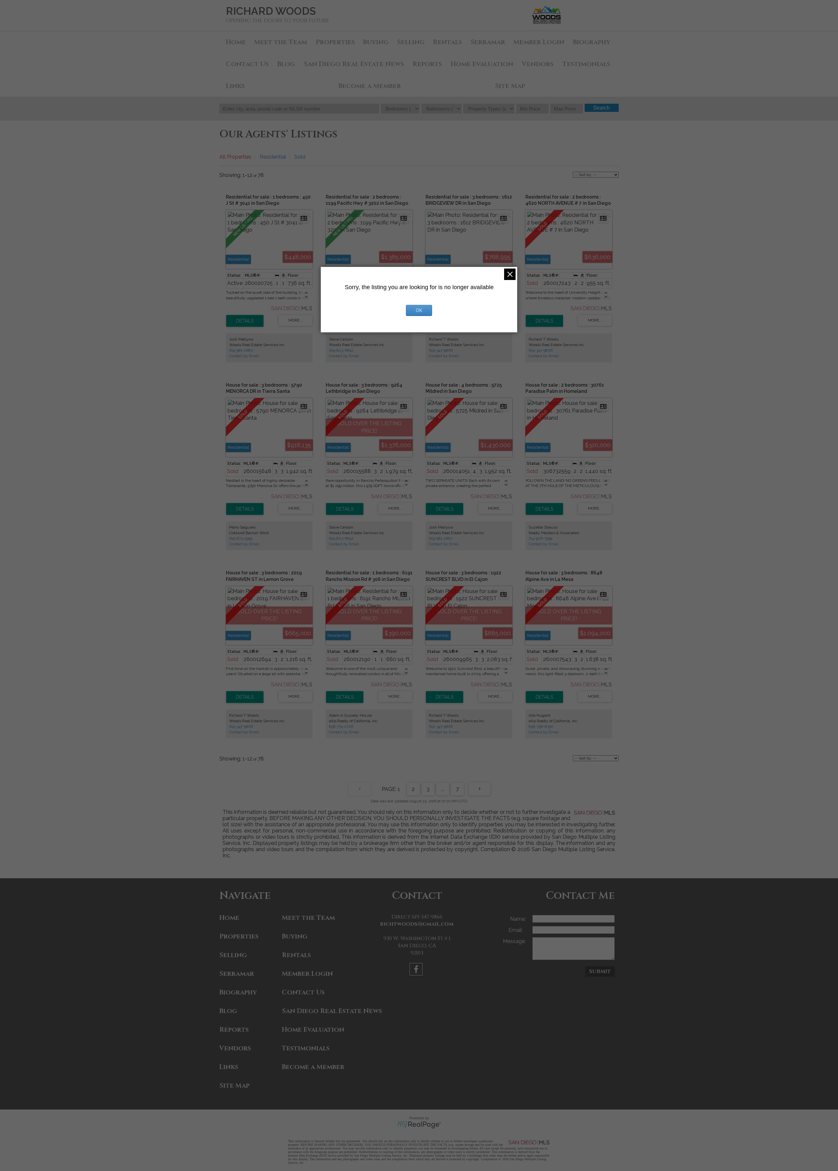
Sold (299, 157)
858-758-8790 (541, 726)
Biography (591, 42)
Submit (600, 971)
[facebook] (417, 970)
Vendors (538, 64)
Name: (518, 919)
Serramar (487, 42)
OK (419, 310)
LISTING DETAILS (245, 321)
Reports (427, 64)
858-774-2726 (341, 726)
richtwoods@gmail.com (417, 924)
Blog (286, 64)
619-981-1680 (241, 350)
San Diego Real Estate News (354, 64)
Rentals (447, 42)
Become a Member (369, 85)
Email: (516, 930)
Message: (514, 941)
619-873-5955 (240, 538)
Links (235, 85)
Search (601, 108)
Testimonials (586, 64)
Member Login (538, 42)
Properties (335, 42)
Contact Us (247, 64)
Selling (411, 42)
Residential (273, 157)
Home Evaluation (482, 64)
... (442, 789)
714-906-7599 (540, 538)
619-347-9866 (441, 350)
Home (236, 42)
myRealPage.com (419, 1124)
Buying (376, 42)
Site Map (510, 85)
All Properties (235, 157)
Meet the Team (280, 42)
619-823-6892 (341, 350)
